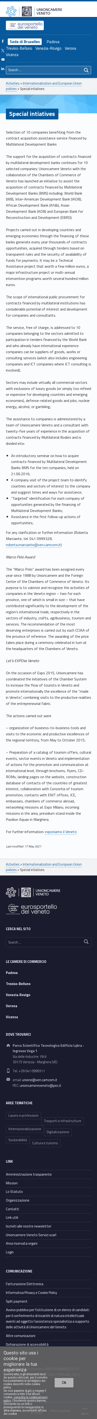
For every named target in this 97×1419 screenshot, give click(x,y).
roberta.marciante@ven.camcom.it (33, 545)
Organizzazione (17, 1200)
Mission (12, 1183)
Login (10, 1252)
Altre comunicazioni (20, 1335)
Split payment (17, 1301)
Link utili (12, 1217)
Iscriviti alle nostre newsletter (28, 1226)
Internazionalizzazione (24, 1129)
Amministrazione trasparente (29, 1174)
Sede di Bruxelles (25, 42)
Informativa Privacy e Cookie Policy (31, 1292)
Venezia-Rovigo (48, 48)
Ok (64, 1382)
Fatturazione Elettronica (24, 1284)
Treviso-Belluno (19, 48)
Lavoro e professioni (23, 1115)
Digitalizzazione (58, 1132)
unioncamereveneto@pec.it (40, 1085)
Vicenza (12, 55)
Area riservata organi (21, 1243)
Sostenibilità (17, 1140)
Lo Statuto (14, 1191)
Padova (53, 42)
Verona (70, 48)
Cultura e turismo (45, 1143)
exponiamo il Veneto (61, 831)
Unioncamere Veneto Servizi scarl (31, 1235)
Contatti (12, 1209)
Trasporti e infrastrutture (62, 1121)
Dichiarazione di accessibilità (27, 1344)
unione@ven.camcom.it (39, 1080)
